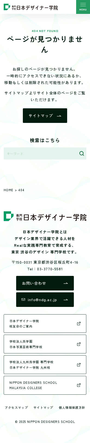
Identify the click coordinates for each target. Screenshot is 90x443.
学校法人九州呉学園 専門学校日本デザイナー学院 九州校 (31, 364)
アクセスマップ (16, 407)
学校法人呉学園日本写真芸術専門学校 (25, 344)
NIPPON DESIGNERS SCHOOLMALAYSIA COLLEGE (33, 385)
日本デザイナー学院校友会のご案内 (24, 323)
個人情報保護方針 (72, 407)
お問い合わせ (34, 283)
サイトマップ (41, 115)
